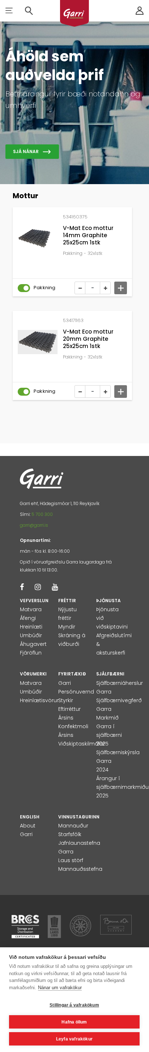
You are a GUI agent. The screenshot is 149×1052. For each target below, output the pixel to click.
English (29, 817)
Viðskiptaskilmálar (81, 743)
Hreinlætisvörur (39, 700)
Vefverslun (34, 600)
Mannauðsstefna (80, 869)
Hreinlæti (31, 626)
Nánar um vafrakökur (60, 987)
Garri (64, 683)
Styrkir (65, 700)
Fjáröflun (31, 652)
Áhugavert (33, 644)
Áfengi (28, 618)
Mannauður (73, 825)
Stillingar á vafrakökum (74, 1005)
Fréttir (67, 600)
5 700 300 (42, 514)
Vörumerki (33, 674)
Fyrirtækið (72, 674)
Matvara (31, 609)
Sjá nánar (26, 151)
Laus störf (70, 860)
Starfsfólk (69, 834)
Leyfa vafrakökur (74, 1039)
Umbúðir (31, 635)
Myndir (66, 626)
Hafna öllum (74, 1022)
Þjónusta (108, 600)
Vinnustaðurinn (78, 817)
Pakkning (45, 287)
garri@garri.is (34, 525)
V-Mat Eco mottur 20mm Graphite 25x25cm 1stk (88, 339)
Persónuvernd (76, 691)
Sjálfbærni (110, 674)
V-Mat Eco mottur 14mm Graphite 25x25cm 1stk (88, 235)
